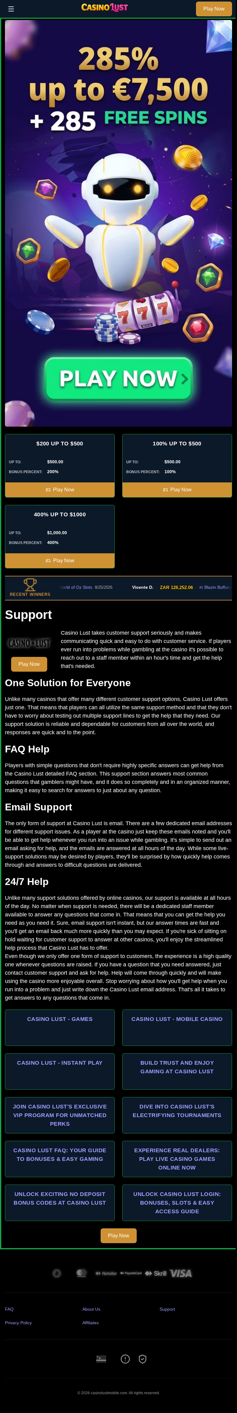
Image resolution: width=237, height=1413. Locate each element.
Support (167, 1309)
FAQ (9, 1309)
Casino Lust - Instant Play (60, 1063)
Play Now (214, 8)
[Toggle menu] (11, 9)
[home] (106, 13)
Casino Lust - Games (60, 1019)
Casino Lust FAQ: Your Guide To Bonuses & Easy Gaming (59, 1154)
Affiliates (90, 1322)
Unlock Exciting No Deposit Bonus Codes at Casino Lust (60, 1198)
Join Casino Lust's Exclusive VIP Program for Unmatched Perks (60, 1115)
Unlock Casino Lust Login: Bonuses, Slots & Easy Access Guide (177, 1202)
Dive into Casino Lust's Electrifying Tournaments (177, 1111)
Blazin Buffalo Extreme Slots (209, 587)
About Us (91, 1309)
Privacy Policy (18, 1322)
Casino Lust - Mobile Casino (176, 1019)
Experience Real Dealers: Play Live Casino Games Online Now (177, 1159)
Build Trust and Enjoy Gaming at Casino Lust (177, 1067)
